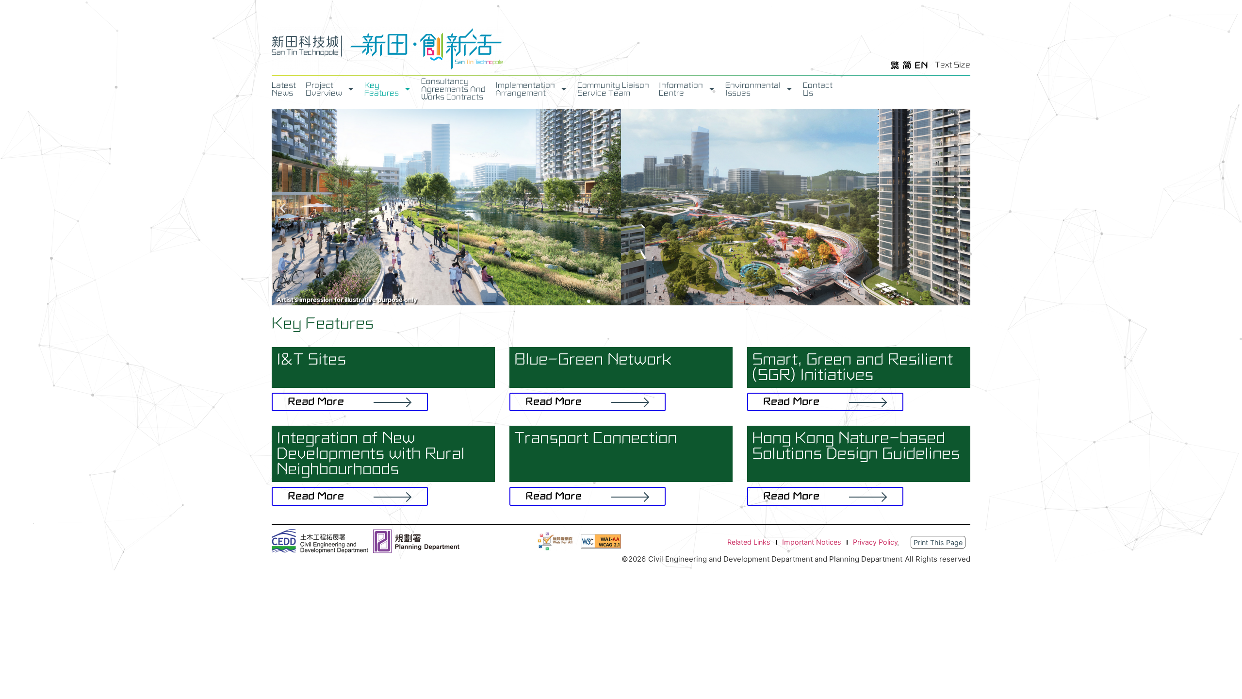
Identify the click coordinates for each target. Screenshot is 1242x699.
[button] (283, 208)
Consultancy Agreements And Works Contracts (453, 89)
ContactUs (818, 89)
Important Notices (811, 542)
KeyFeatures (381, 89)
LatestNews (284, 89)
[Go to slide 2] (588, 301)
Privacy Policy (875, 542)
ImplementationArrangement (525, 89)
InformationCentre (681, 89)
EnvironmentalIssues (753, 89)
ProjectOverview (324, 89)
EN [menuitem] (921, 65)
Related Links (748, 542)
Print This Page (938, 542)
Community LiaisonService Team (613, 89)
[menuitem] (895, 65)
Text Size (952, 65)
